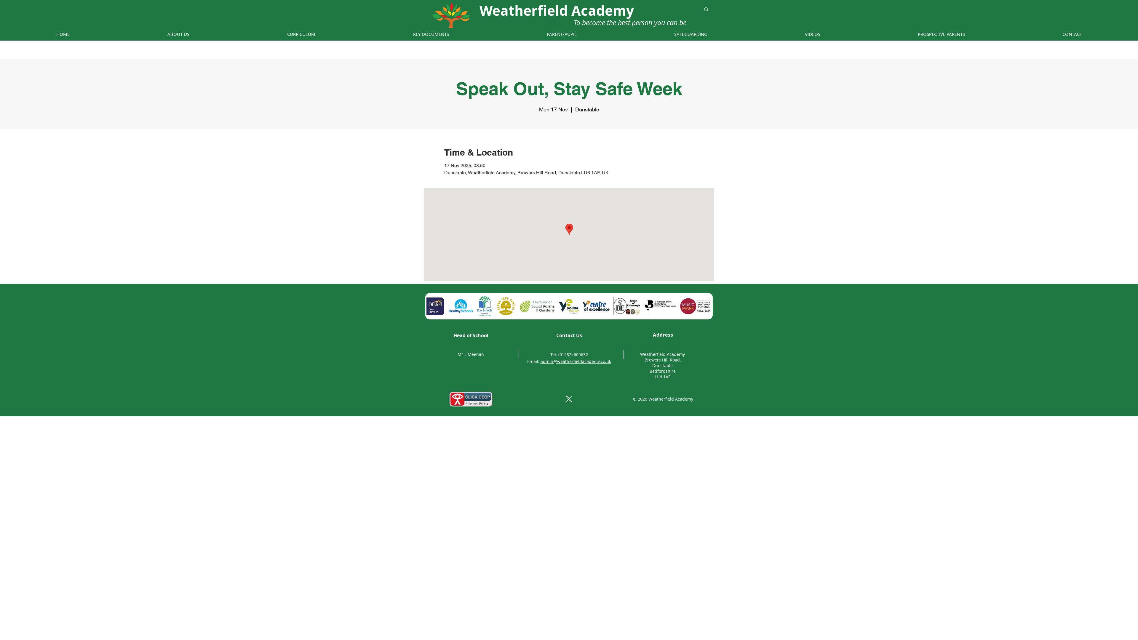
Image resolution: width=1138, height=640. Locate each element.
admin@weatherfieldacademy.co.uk (576, 361)
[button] (178, 34)
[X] (569, 399)
